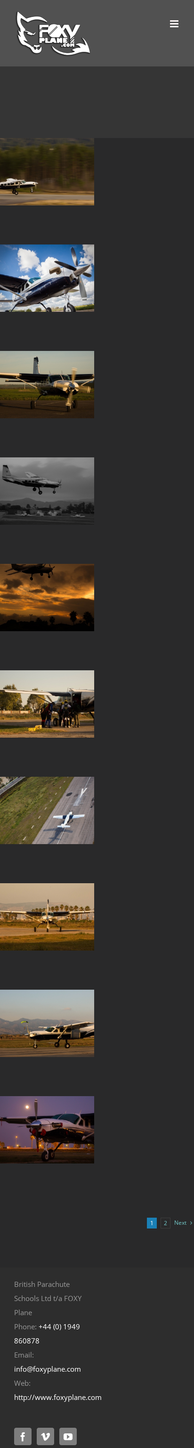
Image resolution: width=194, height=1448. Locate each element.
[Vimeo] (45, 1436)
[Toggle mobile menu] (175, 24)
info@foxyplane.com (47, 1369)
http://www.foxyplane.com (58, 1397)
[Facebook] (23, 1436)
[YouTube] (68, 1436)
